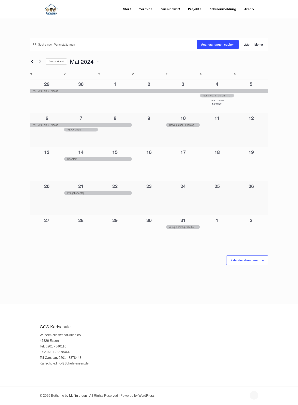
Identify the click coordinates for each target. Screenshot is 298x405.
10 (183, 117)
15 (115, 152)
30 (81, 83)
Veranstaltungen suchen (218, 44)
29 (46, 83)
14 (81, 152)
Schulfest (217, 103)
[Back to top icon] (254, 395)
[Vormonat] (32, 61)
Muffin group (78, 395)
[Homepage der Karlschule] (51, 9)
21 (81, 186)
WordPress (146, 395)
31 (183, 220)
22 (115, 186)
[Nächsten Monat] (40, 61)
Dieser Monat (56, 61)
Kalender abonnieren (244, 260)
